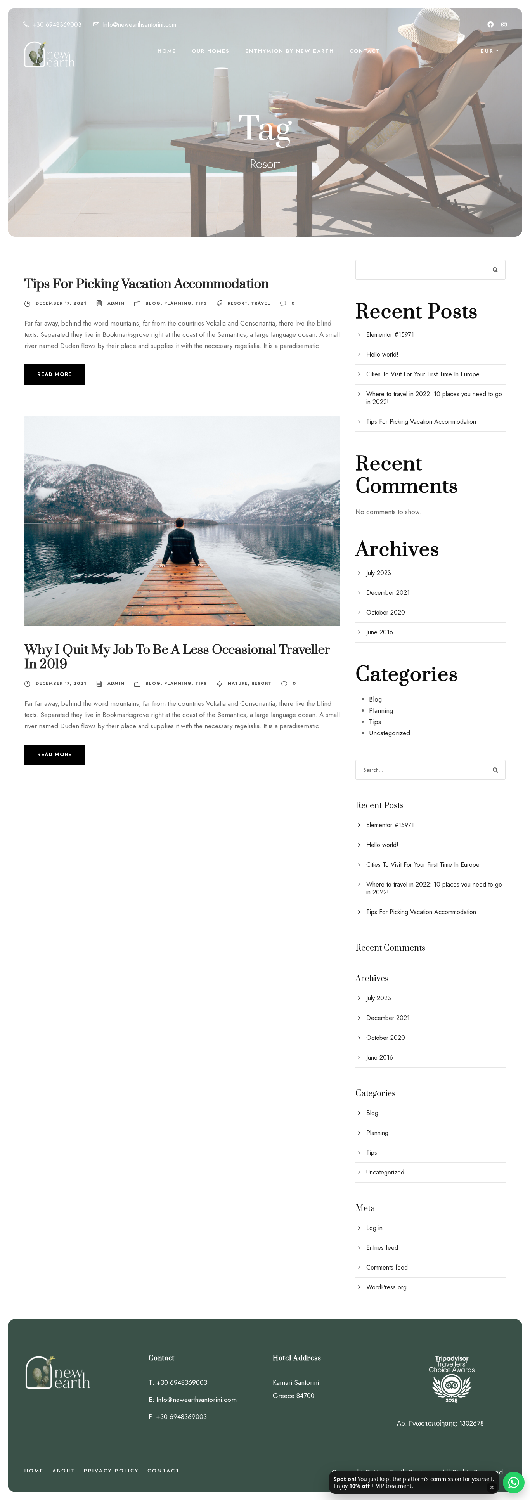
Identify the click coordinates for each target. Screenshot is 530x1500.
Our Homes (211, 51)
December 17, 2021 (61, 303)
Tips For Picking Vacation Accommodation (146, 284)
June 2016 (379, 632)
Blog (153, 303)
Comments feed (387, 1267)
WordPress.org (386, 1287)
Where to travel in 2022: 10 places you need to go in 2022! (434, 398)
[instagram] (504, 24)
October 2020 (385, 612)
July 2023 (378, 572)
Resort (238, 303)
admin (116, 303)
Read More (54, 374)
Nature (238, 683)
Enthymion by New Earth (289, 51)
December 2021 (388, 592)
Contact (365, 51)
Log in (374, 1227)
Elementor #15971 (390, 334)
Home (167, 51)
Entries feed (382, 1247)
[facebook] (490, 24)
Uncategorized (389, 733)
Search (496, 269)
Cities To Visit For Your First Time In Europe (423, 374)
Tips (201, 303)
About (63, 1470)
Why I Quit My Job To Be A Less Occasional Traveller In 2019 (177, 657)
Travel (260, 303)
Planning (178, 303)
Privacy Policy (111, 1470)
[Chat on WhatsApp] (514, 1482)
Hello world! (382, 354)
